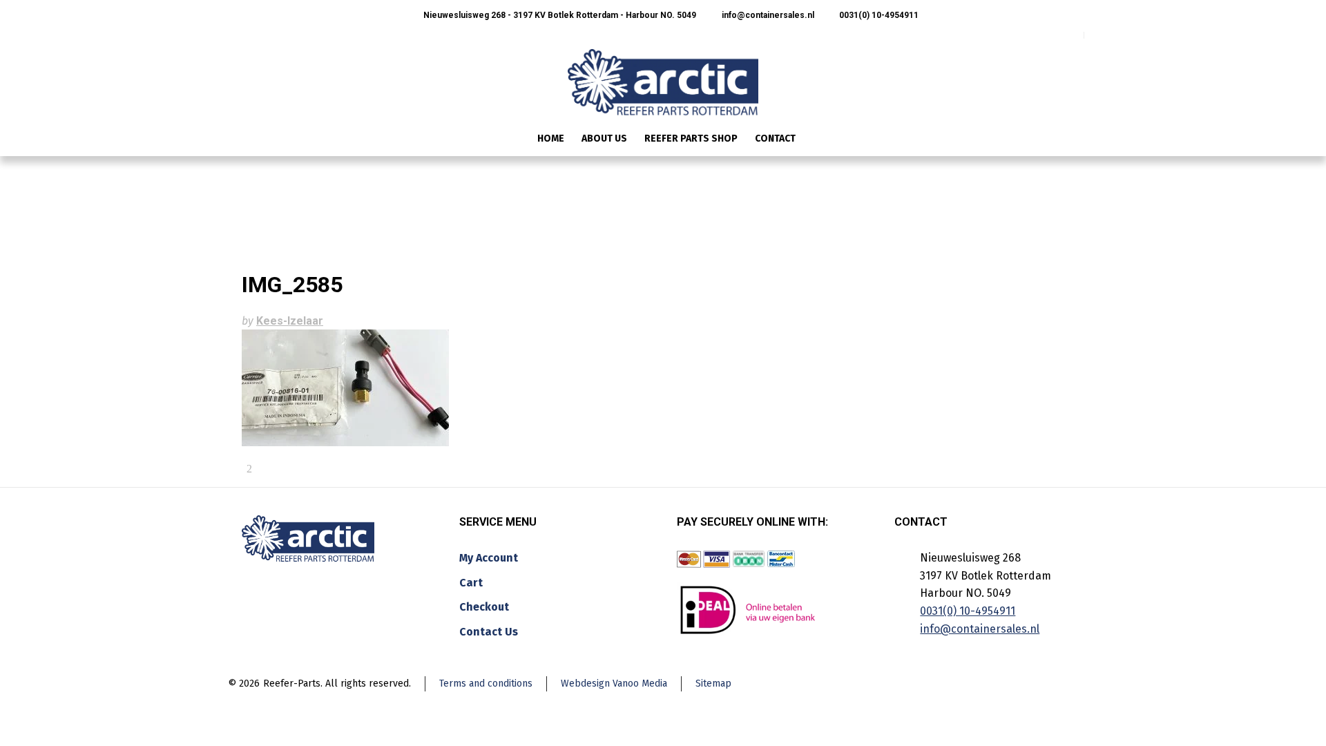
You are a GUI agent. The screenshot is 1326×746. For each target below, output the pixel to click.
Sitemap (713, 683)
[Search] (1075, 139)
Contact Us (488, 631)
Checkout (484, 606)
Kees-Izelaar (289, 320)
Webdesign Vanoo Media (614, 683)
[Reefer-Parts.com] (663, 73)
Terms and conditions (485, 683)
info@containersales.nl (767, 15)
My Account (488, 557)
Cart (471, 582)
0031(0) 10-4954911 (878, 15)
